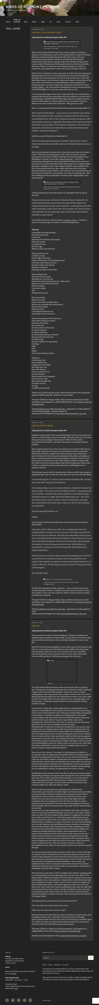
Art (50, 22)
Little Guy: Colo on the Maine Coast (46, 32)
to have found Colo (65, 159)
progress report (70, 220)
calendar (13, 973)
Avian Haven (39, 87)
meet (47, 977)
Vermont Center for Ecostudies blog (67, 931)
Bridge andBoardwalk (17, 21)
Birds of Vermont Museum (32, 7)
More (77, 22)
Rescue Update (44, 411)
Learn (58, 22)
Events (34, 22)
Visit (25, 22)
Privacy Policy (46, 1000)
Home (8, 22)
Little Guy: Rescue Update (42, 425)
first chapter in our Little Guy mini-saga (50, 409)
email (16, 988)
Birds (42, 22)
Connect (67, 22)
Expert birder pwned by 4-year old (73, 414)
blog (77, 977)
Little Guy (36, 626)
